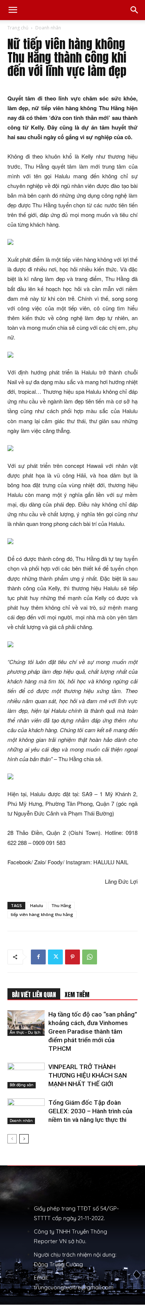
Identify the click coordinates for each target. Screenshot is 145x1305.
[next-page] (24, 1138)
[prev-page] (12, 1138)
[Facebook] (38, 957)
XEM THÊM (77, 994)
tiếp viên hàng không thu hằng (42, 914)
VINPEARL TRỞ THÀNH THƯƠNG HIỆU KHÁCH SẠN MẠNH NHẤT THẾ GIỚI (87, 1075)
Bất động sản (21, 1084)
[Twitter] (55, 957)
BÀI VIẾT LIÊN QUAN (34, 994)
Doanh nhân (48, 28)
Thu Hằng (61, 905)
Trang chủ (17, 28)
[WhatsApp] (89, 957)
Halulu (36, 905)
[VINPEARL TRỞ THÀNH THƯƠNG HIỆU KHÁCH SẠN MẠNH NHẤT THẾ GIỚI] (26, 1075)
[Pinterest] (72, 957)
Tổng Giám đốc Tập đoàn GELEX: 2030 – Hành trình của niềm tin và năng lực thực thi (90, 1111)
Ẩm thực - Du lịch (25, 1032)
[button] (13, 10)
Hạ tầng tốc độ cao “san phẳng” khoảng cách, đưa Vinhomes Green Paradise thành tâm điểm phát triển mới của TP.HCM (92, 1031)
